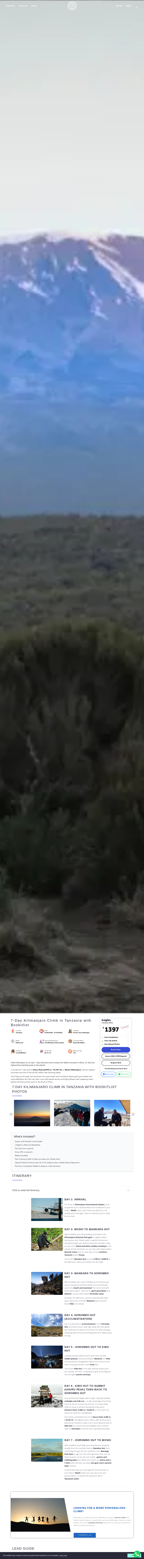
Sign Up (119, 6)
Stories (34, 6)
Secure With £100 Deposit (116, 1056)
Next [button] (133, 1114)
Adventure (23, 6)
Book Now (116, 1050)
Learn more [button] (63, 1555)
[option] (32, 1113)
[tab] (72, 1190)
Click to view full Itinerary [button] (25, 1190)
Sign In (128, 6)
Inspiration (10, 6)
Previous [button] (11, 1114)
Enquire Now (116, 1063)
